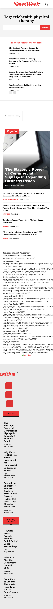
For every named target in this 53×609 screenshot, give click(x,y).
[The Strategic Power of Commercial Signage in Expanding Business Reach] (26, 160)
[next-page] (14, 92)
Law (5, 550)
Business (6, 214)
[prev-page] (10, 92)
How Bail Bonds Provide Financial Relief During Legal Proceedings (11, 538)
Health (5, 238)
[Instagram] (8, 394)
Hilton (7, 185)
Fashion (6, 226)
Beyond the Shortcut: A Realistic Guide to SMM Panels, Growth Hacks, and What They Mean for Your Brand (26, 74)
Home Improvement (11, 199)
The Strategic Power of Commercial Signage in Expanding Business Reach (24, 49)
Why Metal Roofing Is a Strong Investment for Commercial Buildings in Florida (25, 61)
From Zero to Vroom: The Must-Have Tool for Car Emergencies (11, 585)
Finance (7, 571)
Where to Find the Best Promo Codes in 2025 (10, 562)
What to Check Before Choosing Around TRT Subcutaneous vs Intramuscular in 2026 (22, 233)
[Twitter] (9, 403)
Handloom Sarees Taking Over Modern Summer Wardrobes (25, 86)
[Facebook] (8, 385)
